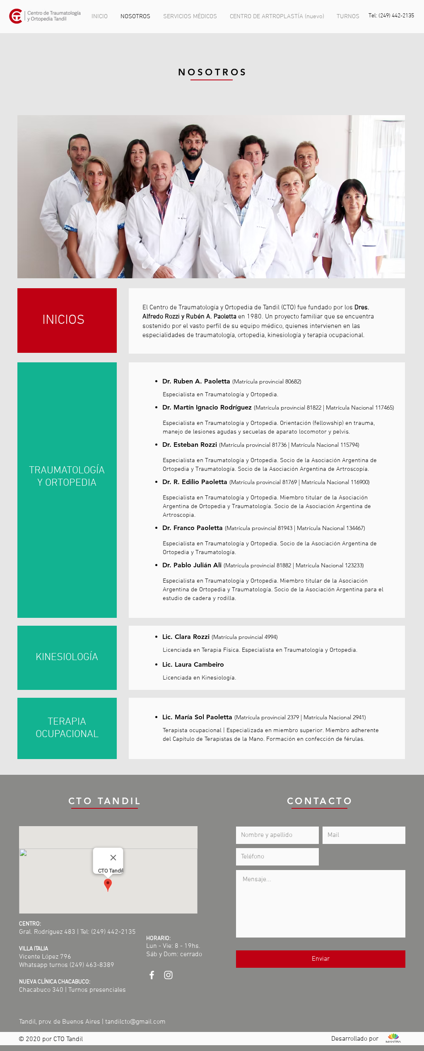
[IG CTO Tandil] (168, 975)
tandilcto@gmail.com (135, 1022)
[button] (190, 16)
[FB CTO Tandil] (151, 975)
